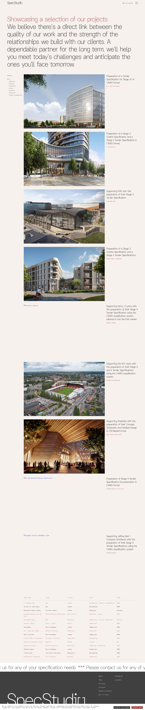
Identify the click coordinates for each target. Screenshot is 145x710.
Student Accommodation (15, 95)
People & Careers (105, 691)
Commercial (12, 81)
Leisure (11, 88)
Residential (12, 92)
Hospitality (12, 86)
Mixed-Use (12, 90)
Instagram (118, 676)
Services (102, 684)
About (101, 676)
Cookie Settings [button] (121, 707)
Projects (102, 687)
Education (11, 83)
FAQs (100, 680)
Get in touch (128, 3)
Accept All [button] (137, 707)
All (10, 79)
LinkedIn (118, 680)
